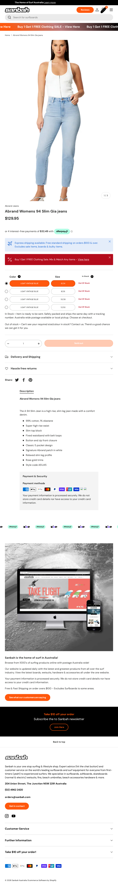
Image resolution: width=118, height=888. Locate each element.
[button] (103, 9)
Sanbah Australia (19, 880)
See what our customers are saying (27, 697)
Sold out (78, 343)
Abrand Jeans (12, 206)
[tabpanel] (59, 432)
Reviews (85, 9)
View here (83, 259)
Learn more (73, 2)
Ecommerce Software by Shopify (42, 880)
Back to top (59, 741)
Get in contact (17, 806)
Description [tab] (27, 391)
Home (7, 35)
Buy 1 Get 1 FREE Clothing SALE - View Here (44, 27)
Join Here (59, 727)
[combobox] (59, 17)
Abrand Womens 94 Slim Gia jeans (28, 35)
